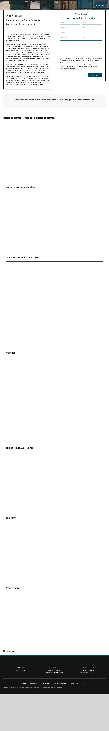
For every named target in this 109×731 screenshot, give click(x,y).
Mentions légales (26, 688)
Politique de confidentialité (43, 688)
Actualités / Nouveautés (60, 683)
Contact (85, 683)
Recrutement (75, 683)
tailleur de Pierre (31, 48)
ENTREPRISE (33, 683)
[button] (54, 651)
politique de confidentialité (68, 68)
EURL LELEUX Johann (12, 688)
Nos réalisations (45, 683)
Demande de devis (100, 5)
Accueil (24, 683)
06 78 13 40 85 (20, 670)
